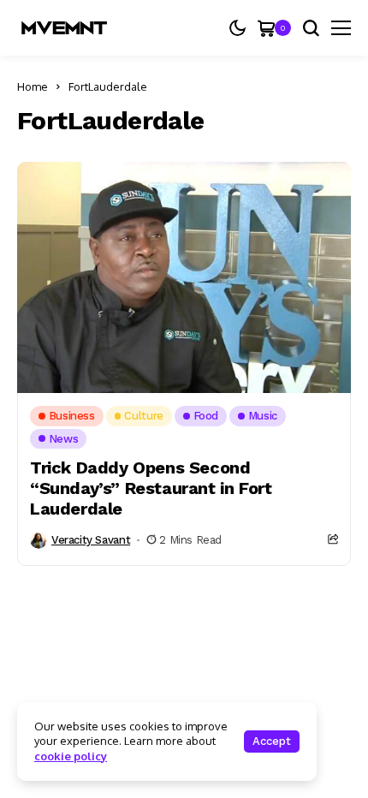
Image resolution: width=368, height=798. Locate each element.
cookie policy (70, 756)
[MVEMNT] (64, 28)
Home (32, 86)
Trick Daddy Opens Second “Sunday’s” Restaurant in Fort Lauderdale (150, 488)
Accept (271, 741)
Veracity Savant (90, 539)
